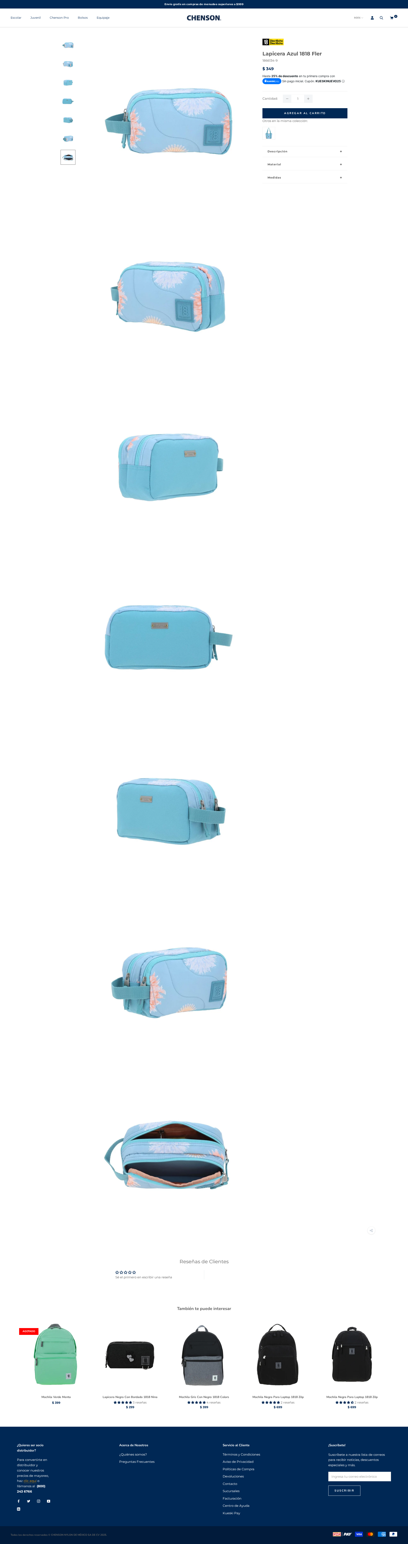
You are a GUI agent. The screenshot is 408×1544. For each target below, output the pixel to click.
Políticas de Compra (238, 1469)
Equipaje (103, 18)
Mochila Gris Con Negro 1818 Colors (204, 1397)
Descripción (278, 151)
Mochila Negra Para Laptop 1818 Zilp (278, 1397)
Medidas (274, 177)
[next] (395, 1360)
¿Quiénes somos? (133, 1454)
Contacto (230, 1484)
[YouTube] (48, 1501)
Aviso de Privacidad (238, 1462)
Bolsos (83, 18)
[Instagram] (38, 1501)
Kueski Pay (231, 1513)
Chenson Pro (59, 18)
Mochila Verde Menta (56, 1397)
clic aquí (30, 1481)
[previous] (13, 1360)
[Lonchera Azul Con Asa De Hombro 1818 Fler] (269, 129)
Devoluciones (233, 1476)
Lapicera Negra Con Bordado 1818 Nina (130, 1397)
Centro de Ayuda (236, 1506)
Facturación (232, 1498)
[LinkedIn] (18, 1508)
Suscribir (344, 1491)
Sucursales (231, 1491)
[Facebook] (18, 1501)
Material (274, 164)
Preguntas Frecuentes (136, 1462)
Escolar (16, 18)
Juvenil (35, 18)
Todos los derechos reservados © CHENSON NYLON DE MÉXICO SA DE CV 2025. (59, 1535)
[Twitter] (28, 1501)
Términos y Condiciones (241, 1454)
